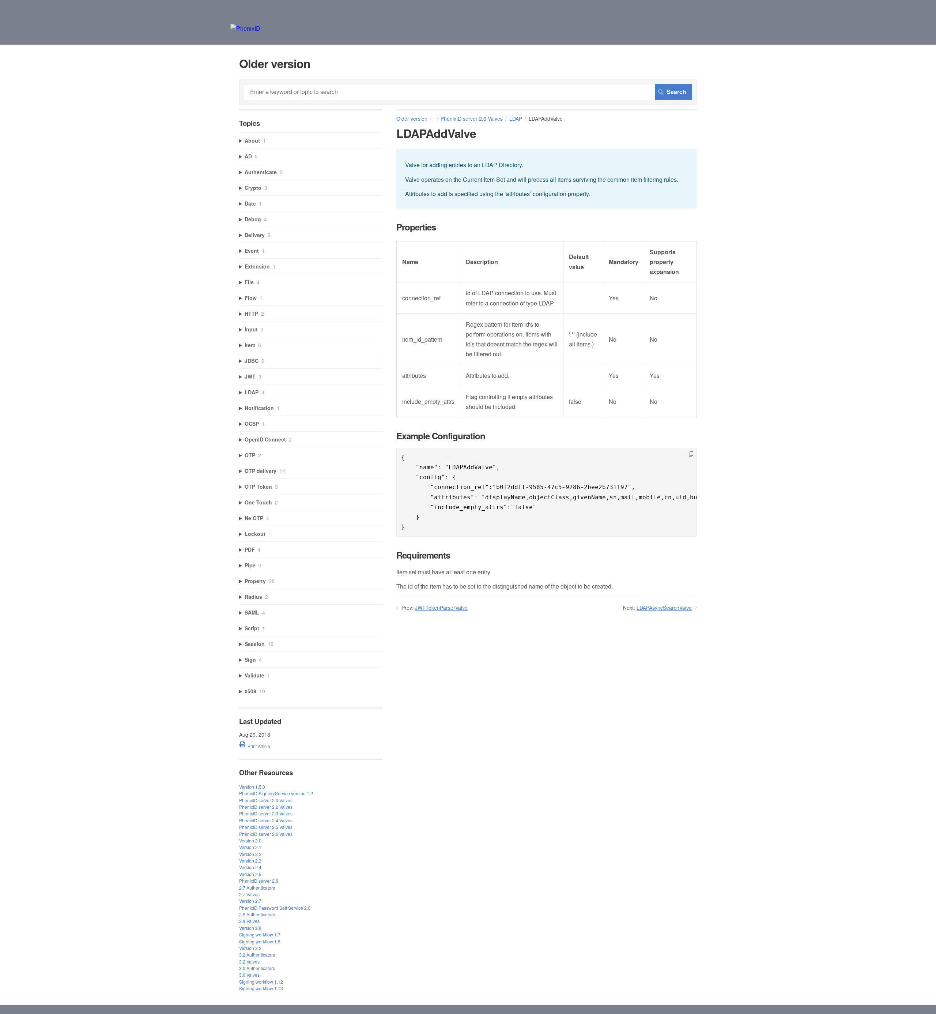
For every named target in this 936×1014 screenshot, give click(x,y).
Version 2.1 (250, 847)
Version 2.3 (250, 860)
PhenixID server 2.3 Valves (265, 813)
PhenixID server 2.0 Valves (265, 800)
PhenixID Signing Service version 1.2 (276, 793)
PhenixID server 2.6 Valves (472, 118)
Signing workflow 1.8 (259, 941)
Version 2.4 (250, 867)
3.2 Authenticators (257, 954)
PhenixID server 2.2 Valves (265, 807)
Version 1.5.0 (252, 787)
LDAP (515, 118)
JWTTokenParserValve (441, 607)
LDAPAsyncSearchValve (664, 607)
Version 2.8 (250, 928)
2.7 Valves (249, 894)
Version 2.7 (250, 901)
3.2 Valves (249, 961)
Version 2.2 (250, 854)
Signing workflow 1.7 (259, 934)
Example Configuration (440, 436)
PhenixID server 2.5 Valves (265, 827)
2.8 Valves (249, 921)
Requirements (423, 555)
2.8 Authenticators (257, 914)
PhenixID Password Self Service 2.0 (274, 908)
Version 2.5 (250, 874)
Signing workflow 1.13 (261, 988)
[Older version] (245, 28)
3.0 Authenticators (257, 968)
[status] (546, 179)
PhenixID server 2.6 (258, 881)
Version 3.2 (250, 948)
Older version (411, 118)
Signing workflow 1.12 (261, 982)
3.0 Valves (249, 975)
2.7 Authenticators (257, 888)
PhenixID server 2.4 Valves (265, 820)
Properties (416, 227)
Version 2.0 (250, 840)
